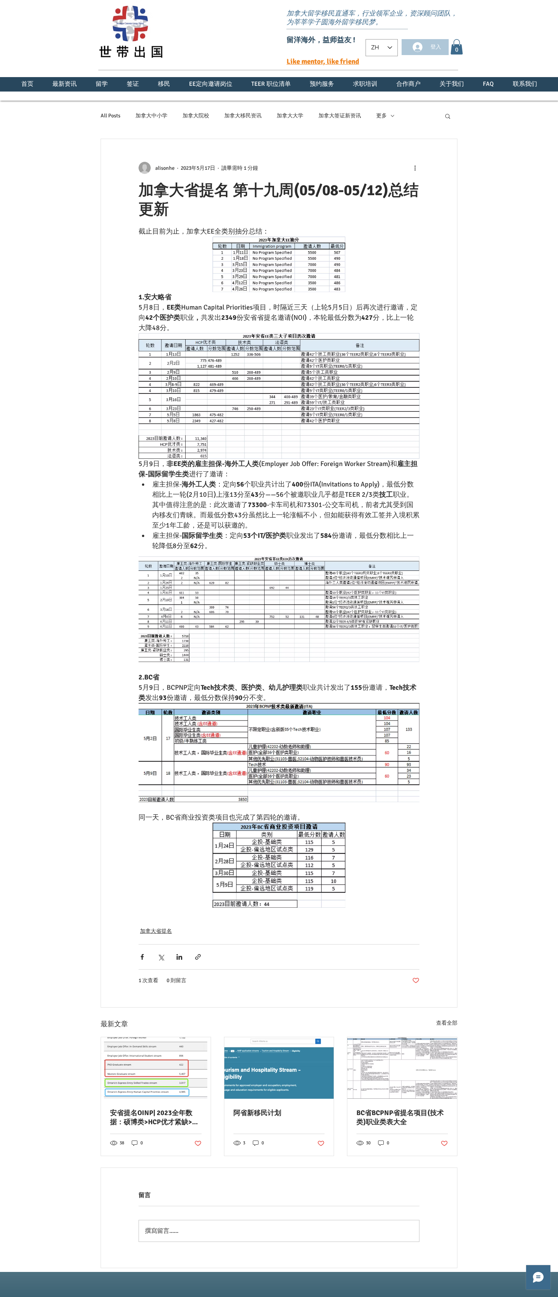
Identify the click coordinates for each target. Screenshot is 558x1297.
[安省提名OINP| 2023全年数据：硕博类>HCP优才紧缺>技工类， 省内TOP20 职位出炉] (156, 1068)
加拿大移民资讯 (243, 115)
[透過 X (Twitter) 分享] (160, 957)
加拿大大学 (290, 115)
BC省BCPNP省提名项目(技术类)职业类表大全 (400, 1117)
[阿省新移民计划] (279, 1068)
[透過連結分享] (198, 957)
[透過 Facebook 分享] (142, 957)
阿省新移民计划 (257, 1113)
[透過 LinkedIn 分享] (179, 957)
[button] (456, 47)
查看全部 (446, 1023)
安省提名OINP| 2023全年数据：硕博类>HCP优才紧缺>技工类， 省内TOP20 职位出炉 (154, 1117)
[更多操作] (414, 167)
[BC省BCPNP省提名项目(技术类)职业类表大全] (402, 1068)
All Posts (110, 115)
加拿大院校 (196, 115)
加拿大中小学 (151, 115)
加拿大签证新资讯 (339, 115)
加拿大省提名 (156, 931)
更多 (381, 115)
